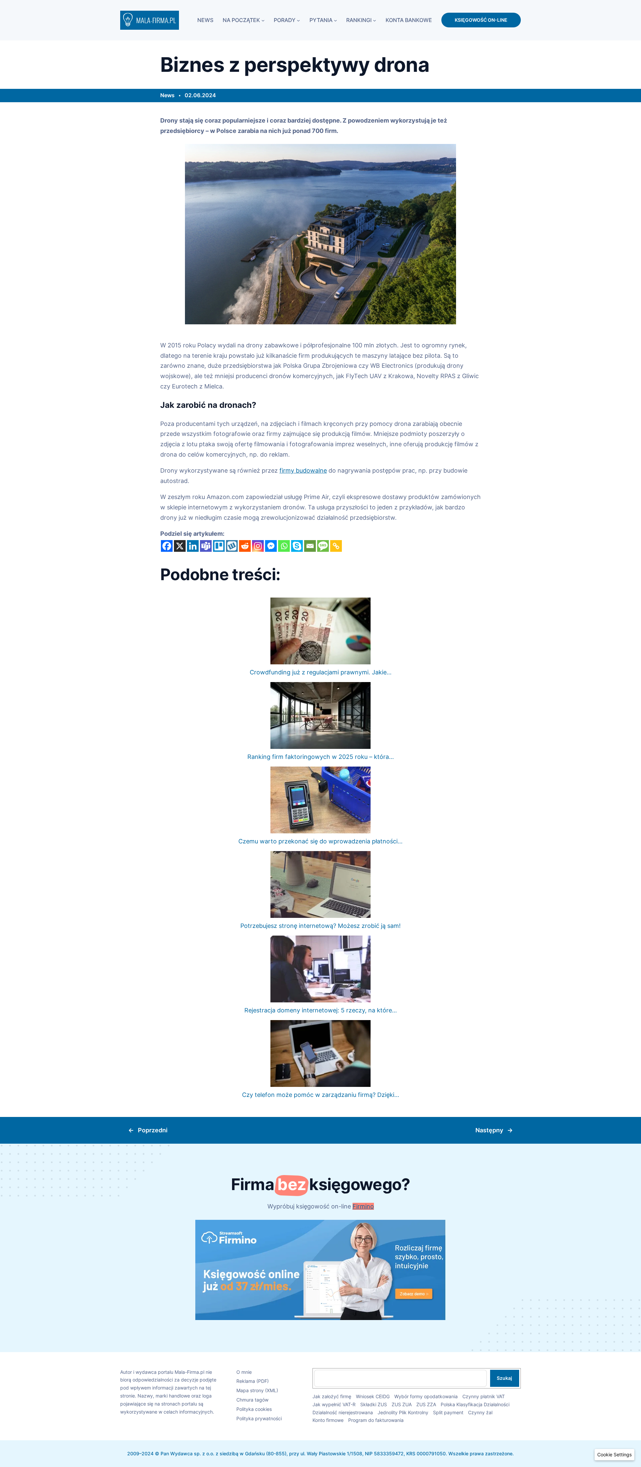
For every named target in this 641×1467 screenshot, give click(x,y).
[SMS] (323, 546)
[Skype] (297, 546)
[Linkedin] (193, 546)
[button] (614, 1454)
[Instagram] (258, 546)
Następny (489, 1130)
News (167, 95)
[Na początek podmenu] (263, 20)
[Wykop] (232, 546)
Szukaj (504, 1378)
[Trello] (219, 546)
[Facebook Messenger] (271, 546)
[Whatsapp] (284, 546)
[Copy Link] (336, 546)
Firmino (363, 1206)
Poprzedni (153, 1130)
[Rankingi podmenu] (374, 20)
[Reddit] (245, 546)
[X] (180, 546)
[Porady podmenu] (298, 20)
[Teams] (206, 546)
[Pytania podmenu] (335, 20)
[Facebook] (167, 546)
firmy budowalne (303, 470)
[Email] (310, 546)
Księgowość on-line (481, 20)
